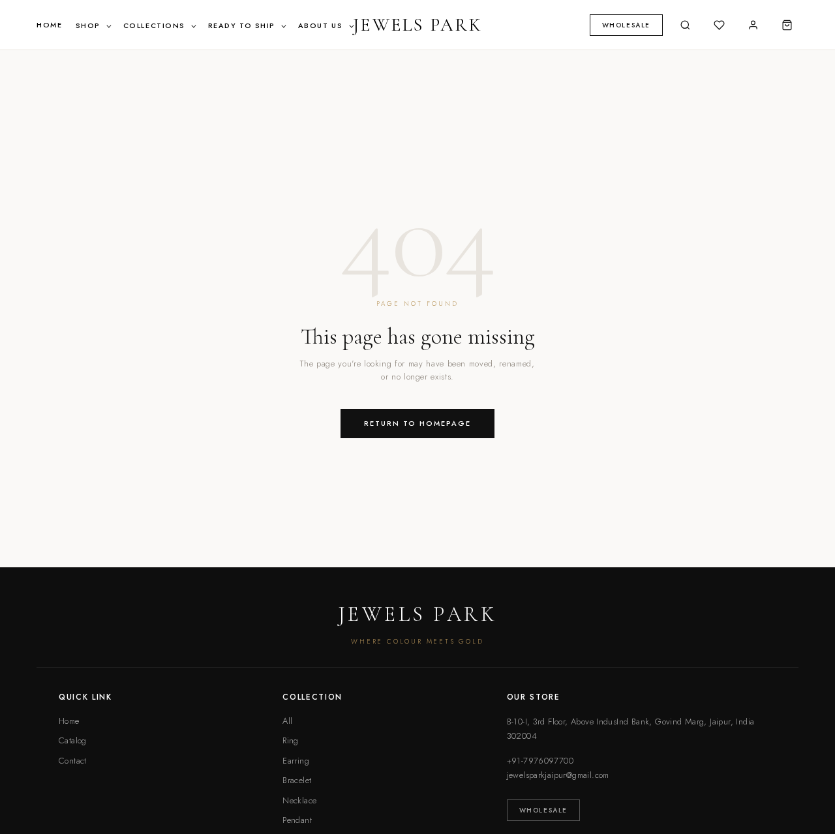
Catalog (73, 740)
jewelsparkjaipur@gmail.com (558, 775)
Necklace (299, 800)
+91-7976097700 (540, 760)
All (287, 721)
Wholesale (543, 810)
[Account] (753, 25)
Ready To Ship (243, 25)
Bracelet (296, 780)
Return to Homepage (417, 423)
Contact (73, 760)
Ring (290, 740)
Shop (90, 25)
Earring (295, 760)
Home (49, 25)
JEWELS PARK (417, 25)
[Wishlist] (719, 25)
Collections (155, 25)
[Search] (685, 25)
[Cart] (786, 25)
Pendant (297, 820)
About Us (322, 25)
